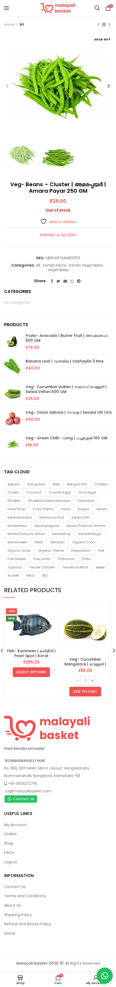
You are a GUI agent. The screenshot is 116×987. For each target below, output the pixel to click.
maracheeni (17, 542)
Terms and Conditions (25, 896)
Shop (8, 843)
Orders (10, 834)
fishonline (86, 500)
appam (14, 484)
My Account (15, 824)
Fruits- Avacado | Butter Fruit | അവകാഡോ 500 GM (67, 338)
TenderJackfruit (75, 567)
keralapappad (47, 525)
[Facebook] (52, 281)
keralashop (61, 534)
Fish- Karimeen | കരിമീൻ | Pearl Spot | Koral (31, 653)
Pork (101, 550)
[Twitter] (58, 281)
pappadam (80, 550)
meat (39, 542)
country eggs (60, 492)
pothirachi (66, 559)
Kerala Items (54, 265)
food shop (16, 509)
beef (56, 484)
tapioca (15, 567)
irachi (65, 509)
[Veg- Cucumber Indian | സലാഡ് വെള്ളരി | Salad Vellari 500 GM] (13, 393)
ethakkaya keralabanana (49, 500)
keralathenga (90, 534)
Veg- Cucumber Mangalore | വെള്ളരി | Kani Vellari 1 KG (85, 664)
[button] (85, 691)
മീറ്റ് (44, 575)
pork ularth (41, 559)
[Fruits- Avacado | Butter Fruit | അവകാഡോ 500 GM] (13, 341)
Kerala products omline (86, 525)
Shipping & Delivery (58, 235)
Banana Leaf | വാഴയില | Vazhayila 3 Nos (65, 361)
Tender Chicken (42, 567)
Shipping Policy (18, 914)
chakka (101, 484)
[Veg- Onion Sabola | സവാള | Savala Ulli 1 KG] (13, 418)
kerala (102, 509)
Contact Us (23, 799)
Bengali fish (77, 484)
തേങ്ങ (100, 567)
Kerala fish (80, 517)
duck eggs (87, 492)
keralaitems (17, 525)
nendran (57, 542)
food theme (43, 509)
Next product (109, 24)
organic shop (19, 550)
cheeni (13, 492)
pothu (86, 559)
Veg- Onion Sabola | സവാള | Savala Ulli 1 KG (69, 412)
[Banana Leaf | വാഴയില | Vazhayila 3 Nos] (13, 367)
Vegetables (58, 270)
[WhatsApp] (72, 281)
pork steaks (17, 559)
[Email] (65, 281)
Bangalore (36, 484)
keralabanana (20, 517)
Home (9, 24)
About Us (12, 905)
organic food (83, 542)
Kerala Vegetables (86, 265)
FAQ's (9, 852)
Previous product (98, 24)
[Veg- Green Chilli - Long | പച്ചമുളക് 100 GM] (13, 444)
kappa (83, 509)
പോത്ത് (13, 575)
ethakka (14, 500)
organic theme (51, 550)
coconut (34, 492)
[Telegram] (78, 281)
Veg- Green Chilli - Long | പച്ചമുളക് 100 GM (66, 438)
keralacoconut (51, 517)
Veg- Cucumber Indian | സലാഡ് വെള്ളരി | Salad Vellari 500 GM (66, 389)
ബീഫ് (30, 575)
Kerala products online (26, 534)
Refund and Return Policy (27, 924)
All (21, 24)
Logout (10, 862)
